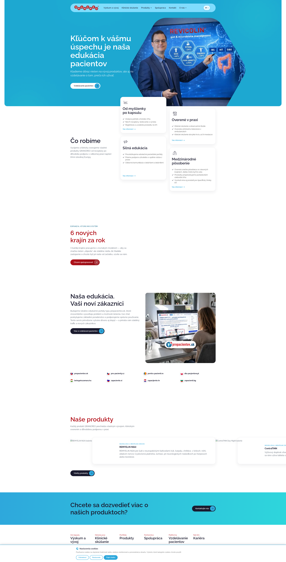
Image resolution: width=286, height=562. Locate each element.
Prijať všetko (110, 557)
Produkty (127, 538)
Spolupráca (153, 538)
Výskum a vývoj (78, 540)
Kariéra (199, 538)
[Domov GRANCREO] (86, 8)
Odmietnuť (82, 557)
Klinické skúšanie (102, 540)
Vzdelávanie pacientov (178, 540)
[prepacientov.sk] (180, 328)
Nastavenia (96, 557)
